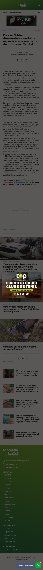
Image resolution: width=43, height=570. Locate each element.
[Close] (41, 272)
